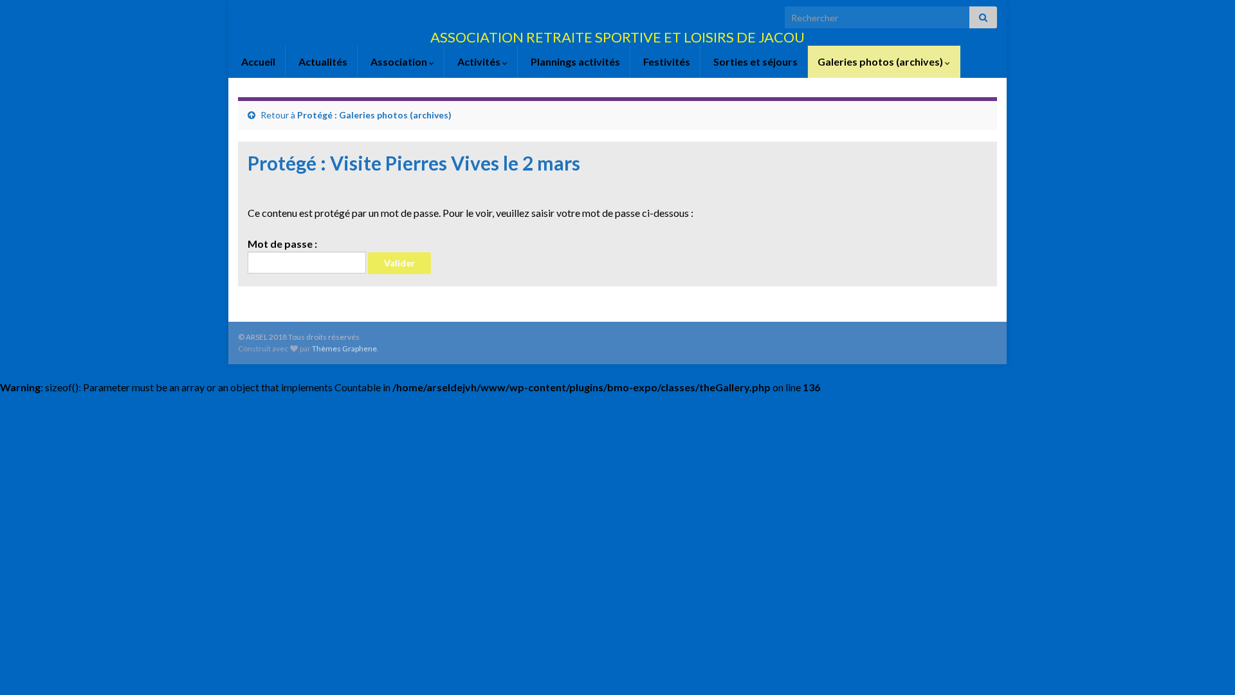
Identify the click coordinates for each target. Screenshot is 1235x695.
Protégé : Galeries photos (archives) (374, 114)
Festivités (665, 61)
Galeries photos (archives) (881, 61)
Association (399, 61)
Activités (478, 61)
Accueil (257, 61)
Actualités (322, 61)
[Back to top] (1206, 666)
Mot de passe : (282, 243)
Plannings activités (574, 61)
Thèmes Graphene (344, 348)
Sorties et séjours (754, 61)
